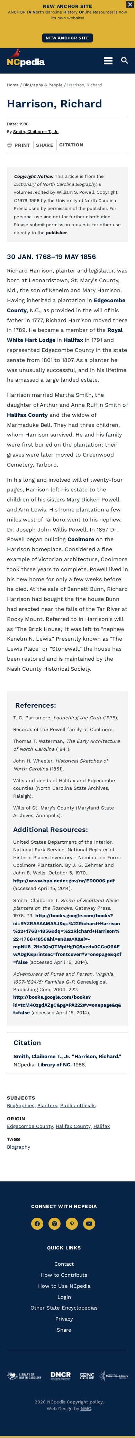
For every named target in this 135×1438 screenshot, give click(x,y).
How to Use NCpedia (64, 1286)
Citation (71, 144)
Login (64, 1297)
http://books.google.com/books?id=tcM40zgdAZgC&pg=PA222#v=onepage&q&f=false (67, 1004)
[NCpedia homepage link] (26, 57)
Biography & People (43, 85)
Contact (64, 1264)
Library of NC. (54, 1065)
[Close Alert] (130, 4)
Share (45, 145)
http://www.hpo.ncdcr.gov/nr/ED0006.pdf (64, 880)
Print (22, 145)
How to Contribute (64, 1275)
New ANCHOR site (67, 38)
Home (13, 85)
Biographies (21, 1105)
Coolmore (82, 539)
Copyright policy (85, 1402)
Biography (18, 1147)
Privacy (64, 1319)
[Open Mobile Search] (122, 60)
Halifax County (27, 415)
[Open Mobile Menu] (108, 60)
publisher (56, 232)
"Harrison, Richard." (96, 1056)
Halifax (74, 340)
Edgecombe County (30, 1126)
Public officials (78, 1105)
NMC (86, 1408)
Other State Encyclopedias (64, 1308)
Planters (47, 1105)
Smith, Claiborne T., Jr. (35, 131)
